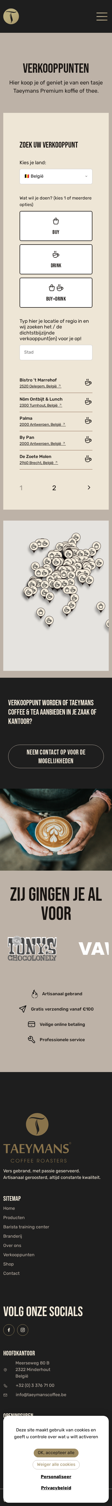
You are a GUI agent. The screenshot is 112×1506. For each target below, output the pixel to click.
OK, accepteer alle (56, 1452)
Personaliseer (56, 1476)
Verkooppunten (19, 1255)
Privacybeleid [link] (56, 1488)
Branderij (12, 1236)
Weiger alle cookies (56, 1464)
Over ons (12, 1246)
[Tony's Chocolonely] (28, 948)
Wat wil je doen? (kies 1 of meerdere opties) (56, 201)
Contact (11, 1273)
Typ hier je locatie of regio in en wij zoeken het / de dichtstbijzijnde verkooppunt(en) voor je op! (54, 330)
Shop (8, 1264)
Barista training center (26, 1227)
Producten (14, 1218)
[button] (100, 608)
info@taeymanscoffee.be (41, 1395)
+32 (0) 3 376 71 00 (35, 1385)
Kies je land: (33, 163)
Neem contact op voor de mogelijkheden (56, 756)
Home (9, 1208)
